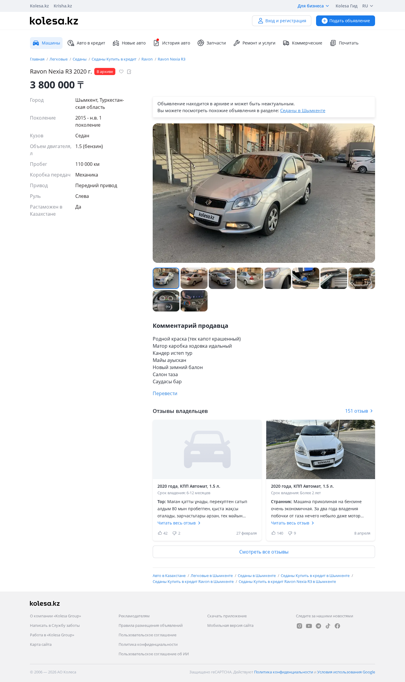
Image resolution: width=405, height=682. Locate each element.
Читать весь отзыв (176, 523)
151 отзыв (356, 411)
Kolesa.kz (39, 6)
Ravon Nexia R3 (171, 59)
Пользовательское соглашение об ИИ (154, 653)
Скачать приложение (227, 616)
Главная (37, 59)
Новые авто (134, 43)
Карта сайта (41, 644)
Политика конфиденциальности (148, 644)
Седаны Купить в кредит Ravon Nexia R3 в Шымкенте (287, 581)
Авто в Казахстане (169, 575)
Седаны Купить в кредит (114, 59)
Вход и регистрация (285, 20)
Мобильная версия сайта (230, 625)
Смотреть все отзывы (263, 552)
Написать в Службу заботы (55, 625)
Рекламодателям (134, 616)
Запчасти (216, 43)
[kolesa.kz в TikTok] (327, 625)
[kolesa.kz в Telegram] (318, 625)
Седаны (80, 59)
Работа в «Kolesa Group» (52, 635)
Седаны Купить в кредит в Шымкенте (315, 575)
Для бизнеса (311, 6)
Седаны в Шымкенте (302, 110)
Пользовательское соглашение (147, 635)
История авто (176, 43)
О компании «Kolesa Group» (55, 616)
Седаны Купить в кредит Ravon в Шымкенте (194, 581)
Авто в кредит (91, 43)
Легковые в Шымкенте (212, 575)
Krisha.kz (63, 6)
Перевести (165, 393)
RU (365, 6)
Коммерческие (307, 43)
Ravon (147, 59)
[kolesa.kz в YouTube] (308, 625)
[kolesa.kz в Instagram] (299, 625)
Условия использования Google (346, 672)
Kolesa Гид (347, 6)
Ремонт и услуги (259, 43)
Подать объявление (349, 20)
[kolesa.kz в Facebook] (337, 625)
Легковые (59, 59)
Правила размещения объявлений (151, 625)
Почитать (348, 43)
